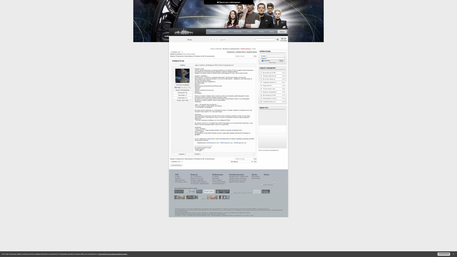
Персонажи (215, 178)
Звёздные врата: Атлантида (237, 178)
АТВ (177, 174)
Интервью (194, 180)
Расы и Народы (217, 180)
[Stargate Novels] (222, 193)
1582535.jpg (210, 142)
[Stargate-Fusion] (265, 193)
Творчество (180, 56)
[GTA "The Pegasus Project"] (223, 198)
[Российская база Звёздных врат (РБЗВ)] (191, 198)
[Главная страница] (184, 32)
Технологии (215, 182)
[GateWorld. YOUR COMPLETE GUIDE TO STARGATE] (189, 193)
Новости (225, 31)
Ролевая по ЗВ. (199, 56)
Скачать (250, 31)
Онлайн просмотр (236, 174)
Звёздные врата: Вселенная (237, 180)
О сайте (177, 176)
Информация (217, 174)
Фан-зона (200, 178)
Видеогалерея (256, 178)
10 (186, 95)
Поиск (254, 48)
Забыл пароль (272, 62)
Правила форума (246, 48)
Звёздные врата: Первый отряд (238, 176)
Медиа (272, 31)
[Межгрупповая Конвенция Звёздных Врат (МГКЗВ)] (179, 198)
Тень (184, 54)
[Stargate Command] (178, 193)
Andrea (182, 65)
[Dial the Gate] (198, 193)
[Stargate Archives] (208, 193)
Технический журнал (218, 183)
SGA (195, 176)
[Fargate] (211, 198)
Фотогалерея (255, 176)
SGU (200, 176)
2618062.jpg (237, 142)
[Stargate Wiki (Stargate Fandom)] (241, 193)
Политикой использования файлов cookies (112, 254)
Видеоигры (200, 180)
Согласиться (444, 254)
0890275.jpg (223, 142)
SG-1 (192, 176)
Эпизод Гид (238, 31)
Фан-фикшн (189, 56)
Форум (282, 31)
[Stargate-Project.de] (256, 193)
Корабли (223, 182)
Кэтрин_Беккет (190, 54)
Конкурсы (178, 178)
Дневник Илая (204, 183)
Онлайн (261, 31)
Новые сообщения (216, 48)
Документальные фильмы (237, 182)
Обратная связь (180, 180)
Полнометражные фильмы (199, 182)
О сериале (213, 31)
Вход (189, 40)
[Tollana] (201, 198)
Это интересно (195, 183)
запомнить (267, 60)
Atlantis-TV (194, 178)
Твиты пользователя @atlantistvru (268, 150)
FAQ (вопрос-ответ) (181, 182)
